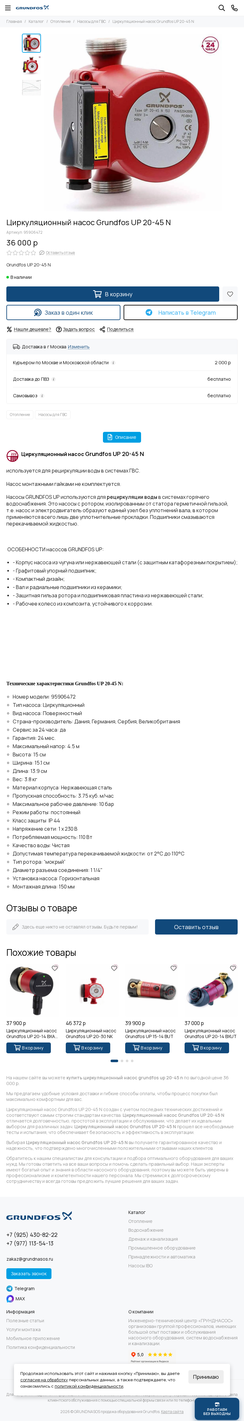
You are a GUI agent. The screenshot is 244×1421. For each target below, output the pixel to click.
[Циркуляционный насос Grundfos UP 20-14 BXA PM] (32, 990)
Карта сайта (172, 1411)
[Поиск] (221, 8)
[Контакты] (234, 8)
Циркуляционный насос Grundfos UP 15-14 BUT (150, 1033)
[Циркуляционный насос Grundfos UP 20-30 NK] (92, 990)
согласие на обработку (44, 1380)
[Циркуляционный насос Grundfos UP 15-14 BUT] (151, 990)
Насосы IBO (140, 1266)
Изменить (79, 347)
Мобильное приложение (33, 1338)
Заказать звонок (29, 1273)
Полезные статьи (25, 1321)
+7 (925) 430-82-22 (32, 1234)
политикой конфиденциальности (89, 1386)
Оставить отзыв (196, 927)
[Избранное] (230, 294)
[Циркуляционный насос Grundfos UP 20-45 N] (133, 122)
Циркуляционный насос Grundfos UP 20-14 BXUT (211, 1033)
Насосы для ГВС (91, 21)
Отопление (61, 21)
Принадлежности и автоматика (161, 1257)
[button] (47, 123)
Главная (14, 21)
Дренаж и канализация (153, 1239)
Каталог (36, 21)
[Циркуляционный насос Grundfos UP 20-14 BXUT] (211, 990)
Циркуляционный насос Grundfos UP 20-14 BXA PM (31, 1033)
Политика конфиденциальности (40, 1347)
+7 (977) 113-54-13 (29, 1243)
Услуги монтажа (23, 1329)
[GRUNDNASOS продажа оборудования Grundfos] (32, 8)
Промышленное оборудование (162, 1248)
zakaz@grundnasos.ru (29, 1259)
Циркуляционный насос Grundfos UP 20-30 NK (91, 1033)
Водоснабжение (146, 1230)
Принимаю (206, 1376)
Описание (125, 437)
